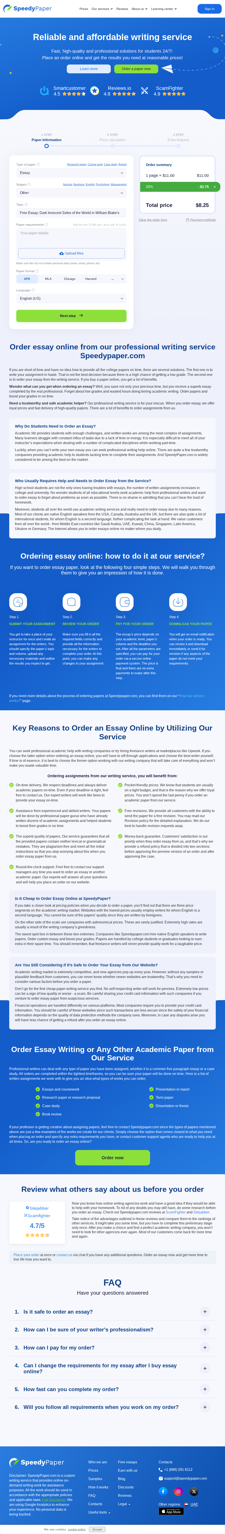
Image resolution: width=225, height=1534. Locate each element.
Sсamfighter (39, 1215)
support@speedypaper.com (185, 1478)
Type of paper (26, 164)
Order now (113, 1157)
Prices (93, 1470)
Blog (121, 1479)
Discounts (126, 1487)
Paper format (25, 271)
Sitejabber (39, 1208)
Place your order (26, 1255)
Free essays (127, 1462)
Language (23, 290)
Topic (20, 204)
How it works (98, 1487)
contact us (64, 1255)
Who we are (97, 1462)
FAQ (91, 1495)
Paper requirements (30, 224)
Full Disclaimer (53, 1500)
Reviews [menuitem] (122, 9)
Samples (95, 1479)
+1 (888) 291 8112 (178, 1469)
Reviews (125, 1495)
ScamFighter (176, 1212)
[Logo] (27, 9)
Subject (21, 184)
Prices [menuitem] (84, 9)
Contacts (95, 1504)
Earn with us (127, 1470)
